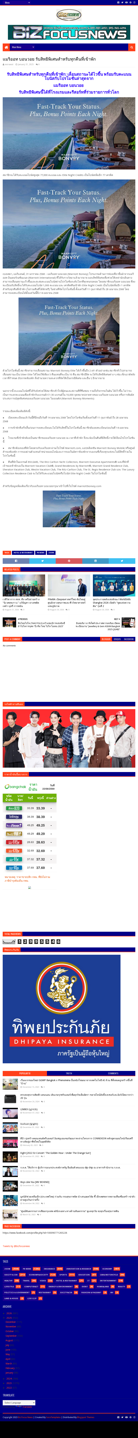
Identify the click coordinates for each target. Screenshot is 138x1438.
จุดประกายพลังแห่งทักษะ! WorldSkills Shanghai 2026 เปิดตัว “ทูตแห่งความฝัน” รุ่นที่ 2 (112, 602)
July (8, 1345)
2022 (9, 1387)
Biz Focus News (25, 1417)
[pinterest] (130, 2)
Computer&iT (31, 1287)
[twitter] (122, 2)
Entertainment (108, 1281)
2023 (9, 1383)
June (8, 1349)
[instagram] (134, 2)
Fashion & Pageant (91, 1293)
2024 (9, 1378)
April (8, 1359)
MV (111, 1293)
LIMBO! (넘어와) (29, 1109)
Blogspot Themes (85, 1417)
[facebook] (118, 2)
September (11, 1335)
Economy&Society (38, 1275)
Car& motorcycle (109, 1275)
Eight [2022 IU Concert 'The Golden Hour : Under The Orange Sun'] (55, 1153)
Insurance (49, 1269)
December (11, 1322)
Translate (27, 1407)
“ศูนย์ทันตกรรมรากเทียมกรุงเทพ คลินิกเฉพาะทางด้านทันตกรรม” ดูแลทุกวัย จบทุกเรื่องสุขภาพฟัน (69, 1211)
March (9, 1363)
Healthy (8, 1281)
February (10, 1368)
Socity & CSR (11, 1275)
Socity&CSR (66, 1293)
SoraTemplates (53, 1417)
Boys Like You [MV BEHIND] (34, 1182)
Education (84, 1275)
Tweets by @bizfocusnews (16, 1246)
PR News (40, 553)
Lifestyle (9, 1287)
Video (43, 1281)
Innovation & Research (78, 1269)
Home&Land (103, 1287)
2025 (9, 1318)
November (11, 1326)
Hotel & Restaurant (23, 553)
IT (88, 1281)
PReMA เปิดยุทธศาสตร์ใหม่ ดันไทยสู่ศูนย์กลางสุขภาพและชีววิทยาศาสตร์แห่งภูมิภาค (66, 602)
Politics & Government (17, 1293)
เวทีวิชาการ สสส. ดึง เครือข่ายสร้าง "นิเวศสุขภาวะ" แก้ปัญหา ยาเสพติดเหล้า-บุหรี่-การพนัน (21, 602)
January (10, 1372)
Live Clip (32, 1298)
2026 (9, 1313)
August (10, 1340)
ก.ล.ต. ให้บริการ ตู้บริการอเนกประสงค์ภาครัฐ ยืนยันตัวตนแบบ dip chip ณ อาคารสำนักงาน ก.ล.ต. (70, 1167)
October (10, 1331)
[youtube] (126, 2)
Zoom (51, 553)
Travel (26, 1281)
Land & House (11, 1298)
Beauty (121, 1287)
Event (85, 1287)
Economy (107, 1269)
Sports (63, 1275)
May (8, 1354)
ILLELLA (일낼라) (29, 1124)
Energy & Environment (61, 1287)
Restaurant (45, 1293)
